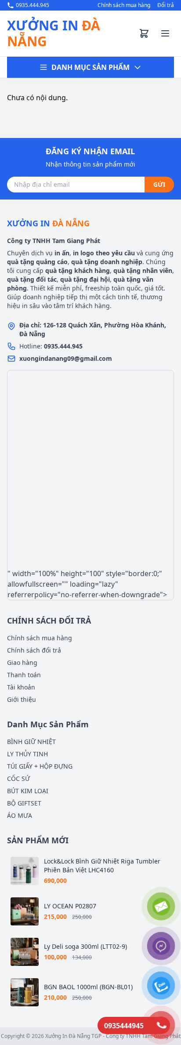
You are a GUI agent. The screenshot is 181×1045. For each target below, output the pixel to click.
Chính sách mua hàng (124, 5)
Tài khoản (21, 687)
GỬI (159, 184)
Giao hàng (22, 662)
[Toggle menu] (165, 33)
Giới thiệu (21, 699)
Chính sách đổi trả (34, 650)
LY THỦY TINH (27, 754)
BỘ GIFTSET (24, 803)
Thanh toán (24, 675)
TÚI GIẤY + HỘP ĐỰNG (39, 766)
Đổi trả (165, 5)
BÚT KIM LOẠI (27, 791)
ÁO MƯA (19, 815)
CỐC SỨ (18, 778)
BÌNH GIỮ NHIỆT (31, 741)
